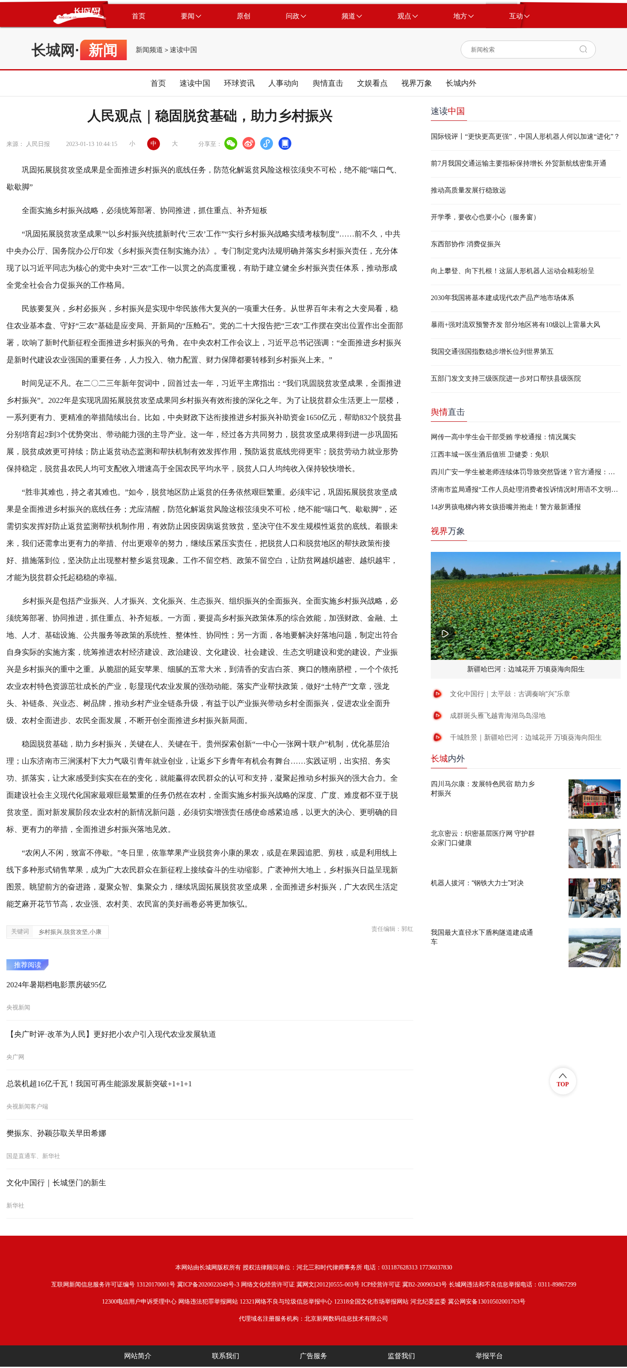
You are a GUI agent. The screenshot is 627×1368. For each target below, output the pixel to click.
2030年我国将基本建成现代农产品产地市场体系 (502, 297)
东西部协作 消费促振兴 (466, 244)
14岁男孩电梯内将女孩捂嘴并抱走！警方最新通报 (506, 506)
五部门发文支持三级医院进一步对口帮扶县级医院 (506, 378)
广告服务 (313, 1355)
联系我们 (225, 1355)
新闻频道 (149, 50)
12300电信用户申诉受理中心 (139, 1301)
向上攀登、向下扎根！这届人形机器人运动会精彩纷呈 (513, 270)
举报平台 (489, 1355)
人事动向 (283, 83)
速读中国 (183, 50)
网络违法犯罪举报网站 (208, 1301)
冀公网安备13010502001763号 (486, 1301)
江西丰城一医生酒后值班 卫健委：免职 (490, 454)
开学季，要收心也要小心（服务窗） (485, 217)
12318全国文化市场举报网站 (371, 1301)
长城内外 (461, 83)
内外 (448, 758)
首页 (158, 83)
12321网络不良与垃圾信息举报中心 (286, 1301)
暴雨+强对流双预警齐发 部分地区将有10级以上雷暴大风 (515, 324)
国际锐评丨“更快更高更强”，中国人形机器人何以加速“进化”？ (525, 136)
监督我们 (401, 1355)
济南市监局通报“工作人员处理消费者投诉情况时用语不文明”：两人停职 (526, 489)
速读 (448, 111)
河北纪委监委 (428, 1301)
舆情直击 (328, 83)
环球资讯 (239, 83)
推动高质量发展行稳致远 (468, 190)
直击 (448, 412)
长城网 (53, 50)
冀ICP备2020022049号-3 (208, 1284)
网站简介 (137, 1355)
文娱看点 (372, 83)
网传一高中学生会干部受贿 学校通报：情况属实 (503, 436)
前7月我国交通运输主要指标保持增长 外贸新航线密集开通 (519, 163)
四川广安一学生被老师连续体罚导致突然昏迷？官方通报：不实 (526, 471)
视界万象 (416, 83)
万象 (448, 531)
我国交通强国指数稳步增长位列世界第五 (492, 351)
